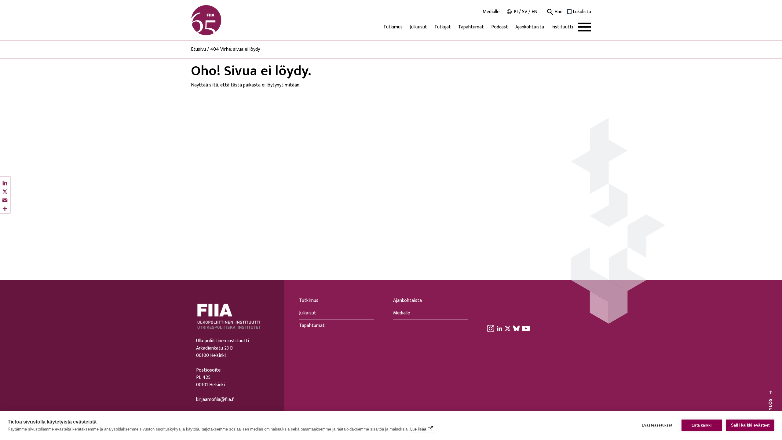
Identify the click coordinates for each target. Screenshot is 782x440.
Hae (557, 12)
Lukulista (582, 12)
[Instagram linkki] (490, 328)
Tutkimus (393, 27)
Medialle (491, 12)
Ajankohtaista (529, 27)
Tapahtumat (471, 27)
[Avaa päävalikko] (584, 27)
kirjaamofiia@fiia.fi (215, 399)
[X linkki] (508, 328)
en (534, 12)
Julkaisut (418, 27)
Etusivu (198, 49)
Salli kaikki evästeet (750, 425)
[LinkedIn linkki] (499, 328)
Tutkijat (442, 27)
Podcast (499, 27)
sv (524, 12)
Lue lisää (418, 429)
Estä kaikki (701, 425)
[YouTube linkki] (526, 328)
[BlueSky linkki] (516, 328)
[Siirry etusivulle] (220, 20)
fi (516, 12)
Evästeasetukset (657, 425)
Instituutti (562, 27)
